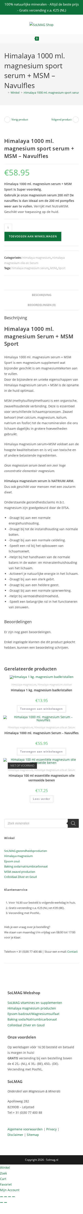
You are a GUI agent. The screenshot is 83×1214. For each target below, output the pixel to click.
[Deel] (9, 1196)
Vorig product (20, 119)
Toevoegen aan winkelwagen (33, 236)
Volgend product (61, 119)
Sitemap (33, 1135)
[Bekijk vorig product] (7, 119)
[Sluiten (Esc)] (13, 1196)
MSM (53, 268)
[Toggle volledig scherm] (5, 1196)
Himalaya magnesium (36, 258)
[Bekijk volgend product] (76, 119)
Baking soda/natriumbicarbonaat (26, 866)
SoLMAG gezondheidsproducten (25, 851)
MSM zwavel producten (19, 872)
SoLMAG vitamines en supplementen (35, 1003)
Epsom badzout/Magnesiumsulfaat (33, 1014)
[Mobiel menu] (51, 38)
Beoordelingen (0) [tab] (42, 305)
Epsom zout (12, 861)
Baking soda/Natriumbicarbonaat (32, 1019)
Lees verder (41, 799)
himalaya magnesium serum (30, 268)
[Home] (5, 93)
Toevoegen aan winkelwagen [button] (41, 709)
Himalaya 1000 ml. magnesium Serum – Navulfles (41, 733)
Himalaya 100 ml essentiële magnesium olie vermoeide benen (42, 777)
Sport (62, 268)
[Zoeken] (73, 823)
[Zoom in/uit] (1, 1196)
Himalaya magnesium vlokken (55, 684)
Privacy (51, 1129)
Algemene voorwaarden (25, 1129)
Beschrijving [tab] (41, 295)
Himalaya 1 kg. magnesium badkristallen (41, 690)
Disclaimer (15, 1135)
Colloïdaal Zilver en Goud (20, 877)
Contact (72, 952)
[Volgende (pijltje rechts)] (5, 1202)
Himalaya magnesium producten (32, 1008)
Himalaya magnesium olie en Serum (54, 727)
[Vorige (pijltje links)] (1, 1202)
